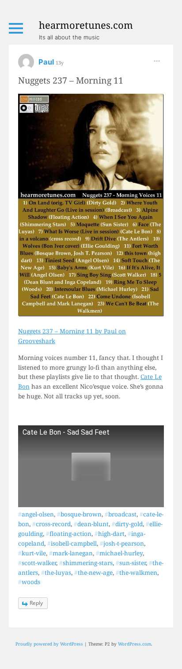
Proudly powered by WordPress (49, 644)
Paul (47, 61)
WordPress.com (134, 644)
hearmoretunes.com (86, 24)
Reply (36, 603)
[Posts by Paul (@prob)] (26, 65)
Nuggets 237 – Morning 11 (70, 80)
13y (60, 62)
